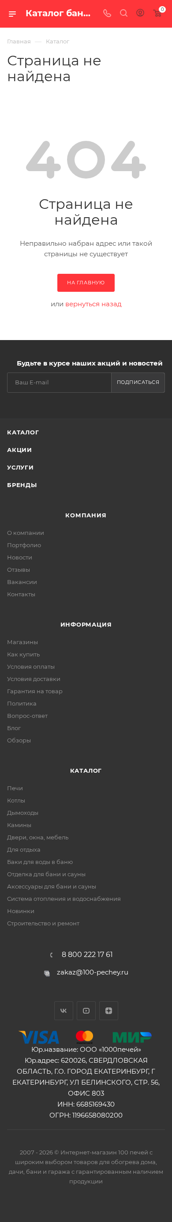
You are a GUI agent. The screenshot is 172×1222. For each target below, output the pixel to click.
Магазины (22, 641)
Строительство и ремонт (43, 923)
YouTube (86, 1010)
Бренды (22, 484)
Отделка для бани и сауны (46, 874)
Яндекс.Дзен (108, 1010)
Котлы (16, 800)
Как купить (23, 654)
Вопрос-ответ (27, 715)
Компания (85, 515)
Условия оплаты (31, 666)
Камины (19, 824)
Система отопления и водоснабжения (64, 898)
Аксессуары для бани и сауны (51, 886)
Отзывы (18, 569)
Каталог (23, 432)
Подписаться (138, 382)
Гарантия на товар (35, 691)
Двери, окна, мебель (37, 837)
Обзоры (19, 740)
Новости (19, 557)
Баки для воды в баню (40, 861)
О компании (25, 532)
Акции (19, 449)
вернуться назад (93, 304)
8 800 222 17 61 (87, 954)
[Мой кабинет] (140, 14)
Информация (86, 624)
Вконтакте (63, 1010)
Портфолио (24, 544)
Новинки (20, 910)
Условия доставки (33, 678)
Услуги (20, 467)
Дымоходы (22, 812)
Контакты (21, 594)
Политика (22, 703)
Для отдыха (24, 849)
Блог (14, 727)
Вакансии (22, 581)
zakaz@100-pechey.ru (92, 972)
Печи (15, 788)
